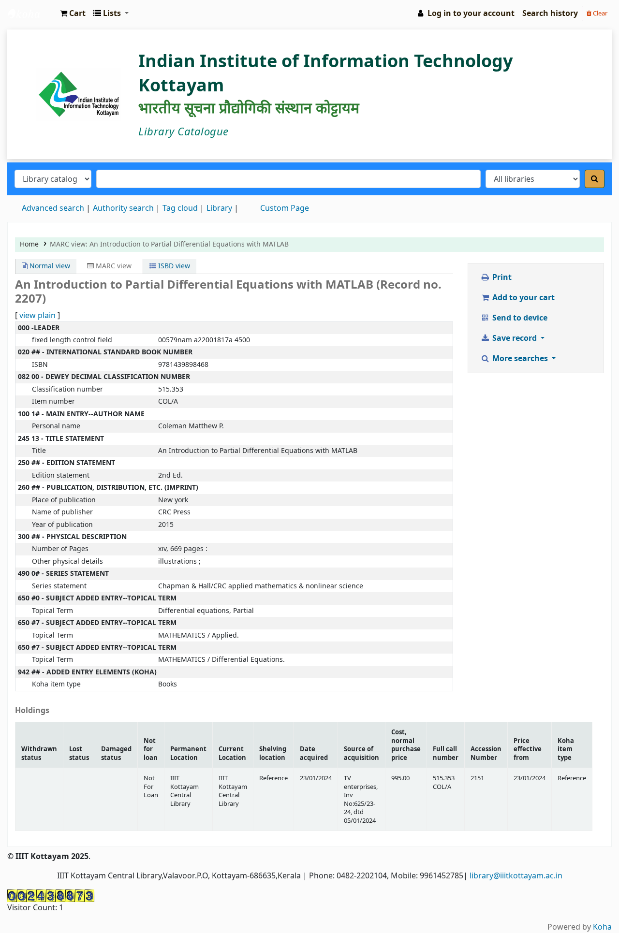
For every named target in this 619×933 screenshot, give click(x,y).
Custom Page (284, 208)
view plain (37, 315)
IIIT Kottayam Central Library (32, 13)
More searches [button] (520, 358)
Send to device (518, 318)
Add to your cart (522, 298)
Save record (514, 338)
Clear (599, 13)
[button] (72, 13)
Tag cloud (180, 208)
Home (29, 244)
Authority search (123, 208)
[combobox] (288, 179)
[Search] (594, 179)
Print (501, 277)
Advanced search (53, 208)
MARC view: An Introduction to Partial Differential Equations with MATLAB (169, 244)
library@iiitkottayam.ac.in (516, 876)
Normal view (49, 266)
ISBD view (173, 266)
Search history (550, 13)
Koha (602, 927)
